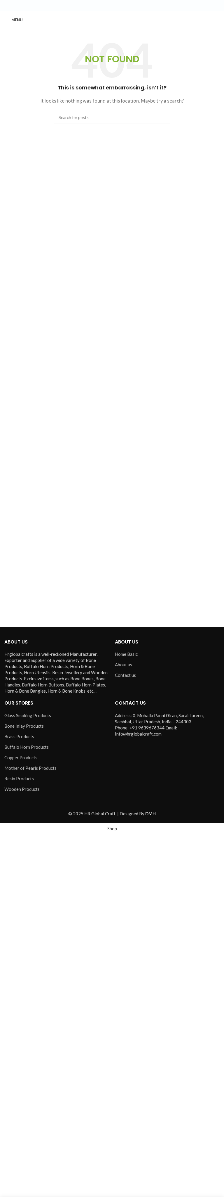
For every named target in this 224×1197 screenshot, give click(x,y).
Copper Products (20, 757)
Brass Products (19, 736)
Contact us (125, 675)
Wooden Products (22, 789)
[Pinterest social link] (126, 6)
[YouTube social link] (119, 6)
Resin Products (19, 778)
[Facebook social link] (98, 6)
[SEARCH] (163, 117)
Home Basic (126, 654)
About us (123, 664)
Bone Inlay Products (24, 726)
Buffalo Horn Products (26, 747)
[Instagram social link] (112, 6)
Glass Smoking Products (27, 715)
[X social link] (105, 6)
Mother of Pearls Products (30, 768)
